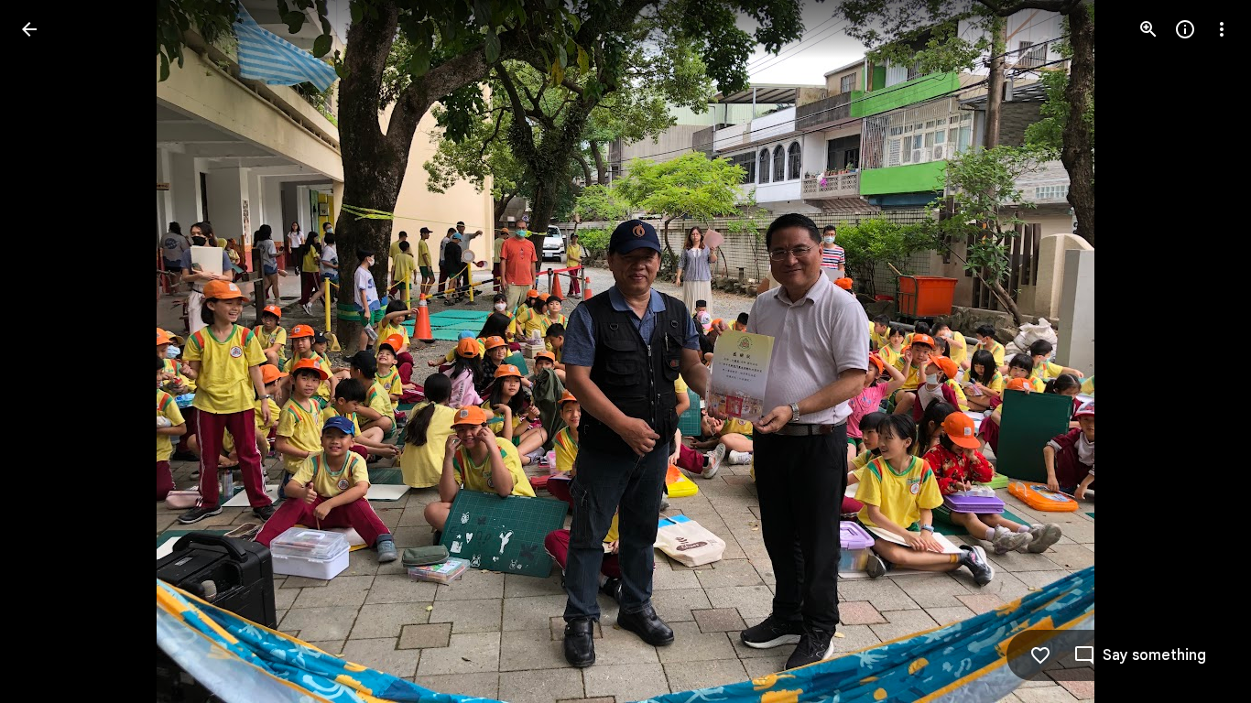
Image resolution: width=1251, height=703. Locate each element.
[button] (51, 351)
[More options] (1221, 29)
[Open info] (1185, 29)
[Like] (1040, 655)
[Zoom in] (1148, 29)
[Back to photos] (29, 29)
